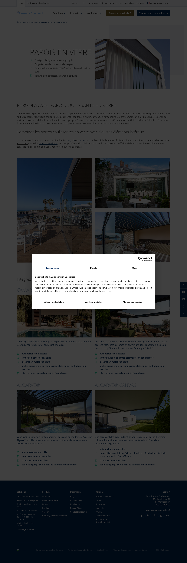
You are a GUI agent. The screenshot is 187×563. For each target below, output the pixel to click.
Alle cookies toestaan (133, 302)
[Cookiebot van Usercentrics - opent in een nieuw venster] (140, 259)
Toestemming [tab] (52, 268)
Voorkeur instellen (93, 302)
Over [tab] (134, 268)
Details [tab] (93, 268)
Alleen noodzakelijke (54, 302)
